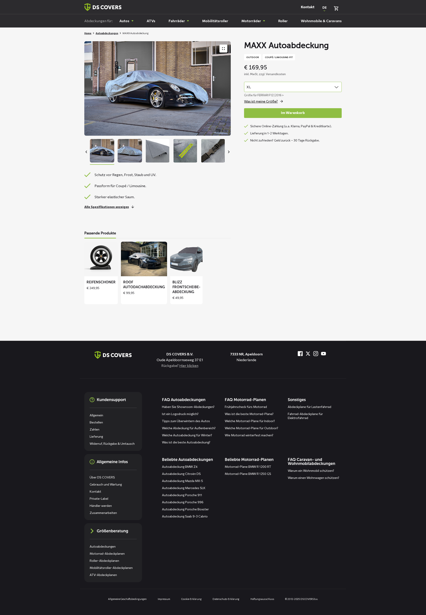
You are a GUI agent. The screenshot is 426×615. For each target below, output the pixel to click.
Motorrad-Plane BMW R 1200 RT (248, 466)
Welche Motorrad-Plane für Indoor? (250, 421)
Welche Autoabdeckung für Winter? (187, 435)
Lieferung (96, 436)
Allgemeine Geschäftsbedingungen (127, 598)
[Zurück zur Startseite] (103, 7)
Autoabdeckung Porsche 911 (182, 495)
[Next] (228, 152)
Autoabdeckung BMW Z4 (179, 466)
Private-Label (99, 498)
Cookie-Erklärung (191, 598)
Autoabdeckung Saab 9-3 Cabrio (185, 516)
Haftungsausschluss (262, 598)
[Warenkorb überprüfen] (336, 8)
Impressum (164, 598)
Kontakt (307, 7)
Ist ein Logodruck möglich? (180, 414)
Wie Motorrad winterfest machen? (249, 435)
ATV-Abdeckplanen (103, 575)
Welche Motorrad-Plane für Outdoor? (251, 428)
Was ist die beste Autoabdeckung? (186, 442)
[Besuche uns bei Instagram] (315, 353)
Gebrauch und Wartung (106, 484)
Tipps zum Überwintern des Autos (186, 421)
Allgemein (96, 415)
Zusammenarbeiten (103, 513)
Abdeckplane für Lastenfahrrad (309, 407)
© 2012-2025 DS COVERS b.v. (301, 598)
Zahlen (94, 429)
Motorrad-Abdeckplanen (107, 553)
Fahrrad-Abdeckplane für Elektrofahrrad (305, 416)
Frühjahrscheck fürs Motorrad (246, 407)
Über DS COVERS (102, 477)
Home (87, 33)
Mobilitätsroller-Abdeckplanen (111, 568)
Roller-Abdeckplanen (104, 560)
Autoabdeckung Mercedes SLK (183, 488)
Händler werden (101, 505)
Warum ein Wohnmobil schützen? (311, 470)
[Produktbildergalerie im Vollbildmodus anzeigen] (223, 49)
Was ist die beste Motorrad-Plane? (249, 414)
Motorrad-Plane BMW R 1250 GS (248, 474)
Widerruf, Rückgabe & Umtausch (112, 443)
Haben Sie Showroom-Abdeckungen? (188, 407)
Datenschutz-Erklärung (226, 598)
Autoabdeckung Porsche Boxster (185, 509)
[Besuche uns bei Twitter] (308, 353)
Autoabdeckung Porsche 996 (182, 502)
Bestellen (96, 422)
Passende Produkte (100, 233)
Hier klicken (188, 365)
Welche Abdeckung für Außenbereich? (189, 428)
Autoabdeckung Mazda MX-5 (182, 481)
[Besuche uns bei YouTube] (323, 353)
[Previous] (86, 152)
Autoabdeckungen (107, 33)
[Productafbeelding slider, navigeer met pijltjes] (157, 88)
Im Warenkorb (293, 112)
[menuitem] (126, 20)
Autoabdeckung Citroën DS (181, 474)
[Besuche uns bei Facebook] (300, 353)
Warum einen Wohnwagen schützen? (313, 478)
